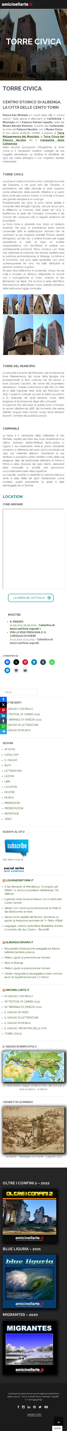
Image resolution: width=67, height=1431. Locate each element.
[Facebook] (3, 699)
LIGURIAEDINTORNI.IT (20, 880)
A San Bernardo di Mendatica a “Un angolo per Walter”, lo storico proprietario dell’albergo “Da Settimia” (31, 890)
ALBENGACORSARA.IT (19, 942)
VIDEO (8, 819)
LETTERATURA (13, 770)
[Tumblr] (3, 721)
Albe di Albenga (13, 962)
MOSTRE (9, 792)
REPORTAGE (11, 813)
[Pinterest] (3, 710)
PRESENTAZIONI (13, 808)
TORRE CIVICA (12, 1033)
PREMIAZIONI (12, 803)
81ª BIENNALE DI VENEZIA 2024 (22, 719)
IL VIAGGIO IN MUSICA (17, 730)
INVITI (7, 765)
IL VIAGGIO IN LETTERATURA (21, 725)
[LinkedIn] (3, 715)
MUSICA (9, 797)
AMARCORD (34, 1414)
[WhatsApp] (3, 726)
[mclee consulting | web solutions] (16, 868)
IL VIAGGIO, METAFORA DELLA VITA (25, 1028)
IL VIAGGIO (11, 760)
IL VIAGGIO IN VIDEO (16, 1012)
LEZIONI (9, 776)
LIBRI (7, 781)
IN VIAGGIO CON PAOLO (18, 708)
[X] (3, 704)
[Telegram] (3, 731)
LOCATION (10, 786)
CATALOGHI (11, 754)
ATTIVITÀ (9, 749)
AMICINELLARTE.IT (17, 990)
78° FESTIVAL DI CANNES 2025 (22, 714)
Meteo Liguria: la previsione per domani (27, 957)
